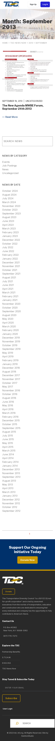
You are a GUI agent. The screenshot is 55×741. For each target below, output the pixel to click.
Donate (8, 591)
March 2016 (9, 412)
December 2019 (11, 337)
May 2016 (7, 405)
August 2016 (9, 397)
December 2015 (11, 420)
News (5, 169)
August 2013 (9, 480)
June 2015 (8, 439)
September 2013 (11, 476)
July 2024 (7, 198)
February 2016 (10, 416)
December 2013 (11, 469)
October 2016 (9, 394)
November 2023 (11, 206)
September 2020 (11, 311)
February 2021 (10, 296)
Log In (45, 4)
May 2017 (7, 386)
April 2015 (7, 446)
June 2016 (8, 401)
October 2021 (9, 270)
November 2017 (11, 379)
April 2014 (8, 458)
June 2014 (8, 454)
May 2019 (7, 352)
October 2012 (9, 507)
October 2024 (10, 190)
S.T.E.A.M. (6, 657)
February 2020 (10, 330)
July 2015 (7, 435)
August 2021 (9, 277)
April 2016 (7, 409)
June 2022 (8, 251)
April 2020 (8, 322)
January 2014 (10, 465)
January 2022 (10, 258)
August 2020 (9, 315)
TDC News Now (9, 668)
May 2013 (7, 484)
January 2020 (10, 333)
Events (6, 161)
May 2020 (7, 318)
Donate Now (27, 560)
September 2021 (11, 273)
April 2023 (8, 224)
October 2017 (9, 382)
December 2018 (11, 367)
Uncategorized (10, 173)
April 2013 (7, 488)
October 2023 (9, 209)
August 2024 (9, 194)
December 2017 (11, 375)
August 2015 (9, 431)
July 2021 (7, 281)
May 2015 (7, 443)
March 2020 (9, 326)
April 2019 (7, 356)
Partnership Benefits (11, 652)
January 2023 (10, 236)
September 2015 (11, 428)
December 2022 (11, 239)
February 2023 (10, 232)
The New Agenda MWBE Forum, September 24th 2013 (22, 107)
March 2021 (8, 292)
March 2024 (9, 202)
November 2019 (11, 341)
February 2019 (10, 360)
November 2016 (11, 390)
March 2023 (9, 228)
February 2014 (10, 461)
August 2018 (9, 371)
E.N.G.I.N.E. (6, 663)
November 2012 (11, 503)
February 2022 (10, 254)
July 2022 (7, 247)
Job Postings (9, 165)
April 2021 (7, 288)
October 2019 (9, 345)
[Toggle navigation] (52, 4)
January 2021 (9, 300)
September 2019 (11, 348)
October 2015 (9, 424)
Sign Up (33, 4)
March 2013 (8, 492)
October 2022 (9, 243)
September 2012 (11, 510)
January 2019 (10, 364)
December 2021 (11, 262)
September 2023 (11, 213)
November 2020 (11, 303)
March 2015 (8, 450)
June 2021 (8, 285)
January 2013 (9, 495)
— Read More (10, 116)
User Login (7, 708)
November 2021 (11, 266)
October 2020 (10, 307)
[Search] (46, 141)
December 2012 (11, 499)
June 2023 (8, 221)
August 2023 (9, 217)
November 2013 (11, 473)
